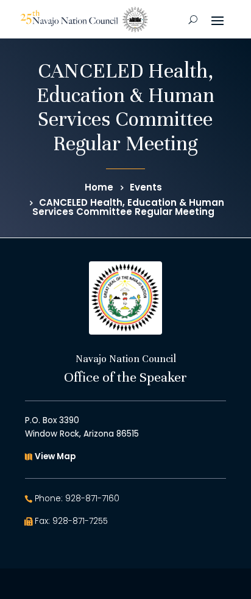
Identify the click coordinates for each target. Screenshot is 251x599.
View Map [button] (55, 456)
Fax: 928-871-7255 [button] (71, 521)
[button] (217, 19)
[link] (84, 19)
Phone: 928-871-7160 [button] (77, 498)
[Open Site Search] (192, 19)
